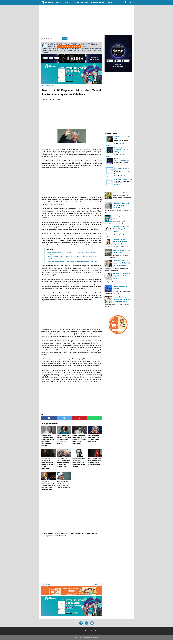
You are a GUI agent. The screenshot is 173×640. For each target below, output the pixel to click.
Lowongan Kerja (97, 2)
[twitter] (64, 418)
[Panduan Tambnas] (71, 53)
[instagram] (81, 623)
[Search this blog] (130, 2)
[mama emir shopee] (71, 594)
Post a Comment (55, 99)
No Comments (109, 145)
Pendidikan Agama (81, 2)
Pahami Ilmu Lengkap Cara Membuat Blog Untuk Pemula (121, 229)
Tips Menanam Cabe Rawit (121, 193)
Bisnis (58, 2)
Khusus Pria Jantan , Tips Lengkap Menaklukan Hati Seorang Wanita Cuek (121, 263)
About (74, 631)
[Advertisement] (86, 20)
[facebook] (49, 418)
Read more (122, 143)
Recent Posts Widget (108, 188)
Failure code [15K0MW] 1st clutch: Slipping (123, 179)
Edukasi (68, 2)
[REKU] (71, 83)
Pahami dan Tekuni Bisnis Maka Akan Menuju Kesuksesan (121, 205)
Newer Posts (46, 584)
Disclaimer (97, 631)
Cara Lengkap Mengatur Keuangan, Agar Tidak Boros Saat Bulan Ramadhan (122, 299)
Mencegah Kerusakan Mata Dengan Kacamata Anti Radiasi (122, 276)
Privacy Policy (89, 631)
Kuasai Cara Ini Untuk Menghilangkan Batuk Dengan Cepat (120, 241)
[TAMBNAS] (47, 2)
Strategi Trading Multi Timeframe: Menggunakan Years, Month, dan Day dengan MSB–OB (121, 149)
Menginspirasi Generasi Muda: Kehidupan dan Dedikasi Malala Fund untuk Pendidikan (72, 261)
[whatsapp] (94, 418)
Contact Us (81, 631)
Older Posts (97, 584)
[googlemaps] (86, 623)
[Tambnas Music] (71, 62)
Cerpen (109, 2)
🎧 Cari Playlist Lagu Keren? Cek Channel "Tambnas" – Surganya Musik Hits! (123, 159)
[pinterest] (79, 418)
